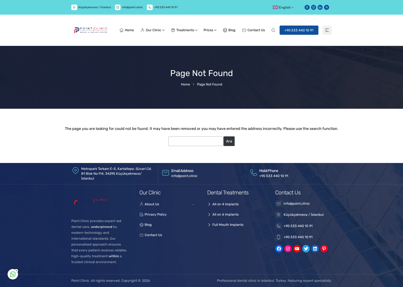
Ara (229, 141)
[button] (284, 7)
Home (185, 84)
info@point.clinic (132, 7)
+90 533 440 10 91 (166, 7)
